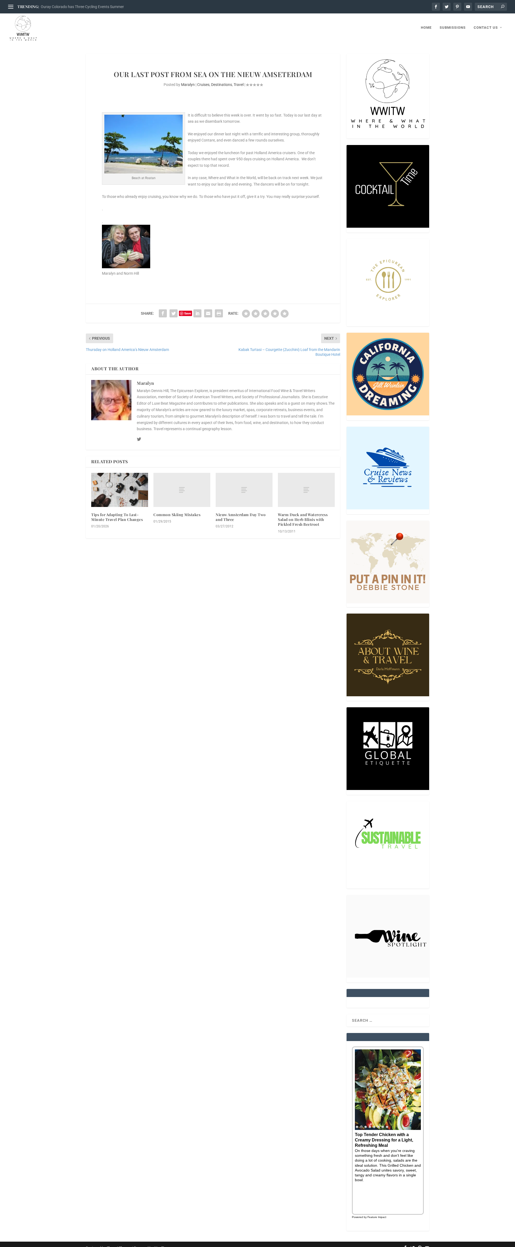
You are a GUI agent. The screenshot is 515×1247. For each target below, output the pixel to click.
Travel (239, 84)
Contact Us (486, 28)
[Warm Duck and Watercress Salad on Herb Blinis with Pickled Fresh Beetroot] (306, 490)
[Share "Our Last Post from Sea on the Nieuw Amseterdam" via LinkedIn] (197, 313)
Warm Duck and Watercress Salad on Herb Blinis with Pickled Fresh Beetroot (303, 519)
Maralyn (188, 84)
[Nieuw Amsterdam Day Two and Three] (244, 490)
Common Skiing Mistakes (176, 514)
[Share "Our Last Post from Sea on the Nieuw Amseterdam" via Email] (208, 313)
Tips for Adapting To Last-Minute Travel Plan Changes (117, 517)
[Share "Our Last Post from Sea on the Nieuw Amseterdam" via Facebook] (162, 313)
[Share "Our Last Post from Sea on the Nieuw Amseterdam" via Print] (219, 313)
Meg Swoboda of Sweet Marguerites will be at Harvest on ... (90, 7)
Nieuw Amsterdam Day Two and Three (241, 517)
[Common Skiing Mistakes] (181, 490)
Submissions (453, 28)
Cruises (203, 84)
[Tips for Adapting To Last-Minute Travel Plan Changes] (119, 490)
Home (426, 28)
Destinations (221, 84)
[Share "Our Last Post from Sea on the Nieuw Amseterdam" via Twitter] (173, 313)
